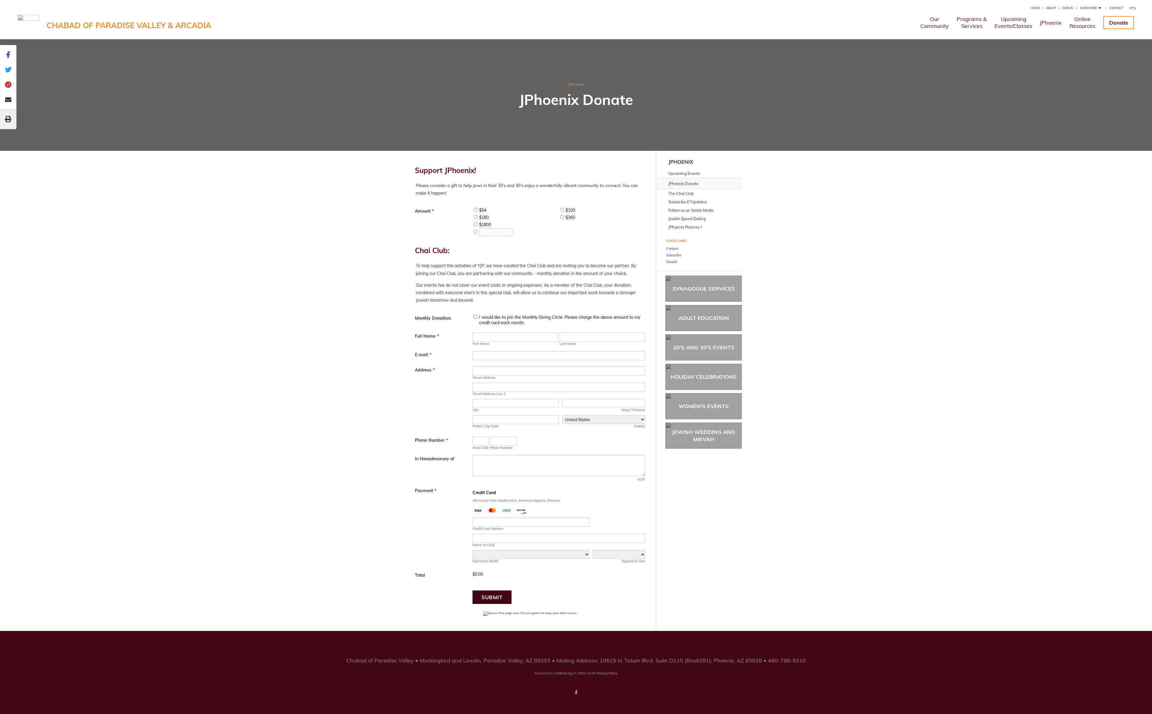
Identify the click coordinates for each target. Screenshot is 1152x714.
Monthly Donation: (433, 318)
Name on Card (483, 545)
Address (425, 370)
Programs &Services (972, 22)
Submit (492, 597)
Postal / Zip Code (485, 426)
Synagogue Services (704, 288)
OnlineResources (1082, 22)
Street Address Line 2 (489, 394)
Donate (1118, 22)
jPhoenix (1051, 22)
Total (420, 575)
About (1051, 8)
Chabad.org (563, 673)
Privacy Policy (607, 673)
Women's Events (704, 406)
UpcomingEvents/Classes (1013, 22)
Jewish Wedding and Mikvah (703, 435)
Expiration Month (485, 561)
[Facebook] (576, 692)
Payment (425, 490)
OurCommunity (934, 22)
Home (1035, 8)
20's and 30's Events (703, 347)
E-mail (423, 354)
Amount (424, 211)
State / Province (633, 410)
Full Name (427, 336)
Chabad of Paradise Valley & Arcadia (128, 25)
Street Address (483, 377)
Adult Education (703, 318)
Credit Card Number (487, 529)
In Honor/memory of (434, 459)
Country (639, 426)
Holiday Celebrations (703, 376)
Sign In (1067, 8)
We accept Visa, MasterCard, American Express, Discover (516, 500)
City (475, 410)
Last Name (568, 344)
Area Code (480, 448)
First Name (480, 344)
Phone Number (431, 440)
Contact (1116, 8)
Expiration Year (633, 561)
